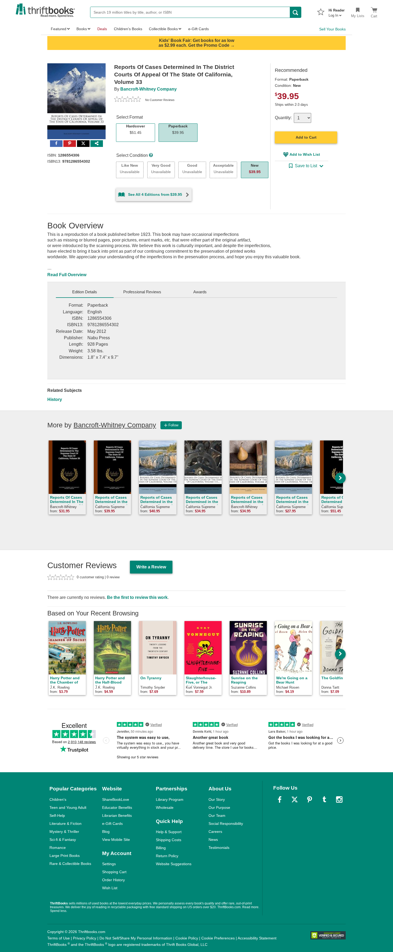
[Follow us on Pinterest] (309, 799)
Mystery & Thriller (64, 831)
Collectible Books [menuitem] (163, 29)
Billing (161, 848)
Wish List (109, 888)
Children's (57, 799)
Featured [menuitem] (58, 29)
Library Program (169, 799)
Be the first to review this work (137, 597)
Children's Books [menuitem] (128, 29)
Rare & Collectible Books (70, 863)
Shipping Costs (168, 840)
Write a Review (151, 567)
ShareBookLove (115, 799)
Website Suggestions (173, 864)
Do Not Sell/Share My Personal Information (135, 938)
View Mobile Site (116, 839)
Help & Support (169, 832)
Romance (57, 847)
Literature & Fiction (65, 823)
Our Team (217, 815)
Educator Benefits (117, 807)
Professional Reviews (142, 292)
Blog (106, 831)
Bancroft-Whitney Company (148, 89)
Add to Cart (306, 137)
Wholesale (165, 807)
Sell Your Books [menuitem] (332, 29)
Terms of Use (58, 938)
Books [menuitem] (81, 29)
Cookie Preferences (218, 938)
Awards (200, 292)
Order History (113, 880)
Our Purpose (219, 807)
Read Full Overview (66, 274)
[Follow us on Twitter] (294, 799)
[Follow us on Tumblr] (324, 799)
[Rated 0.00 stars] (127, 99)
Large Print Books (64, 855)
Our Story (217, 799)
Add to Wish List (305, 154)
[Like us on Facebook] (279, 799)
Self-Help (57, 815)
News (213, 839)
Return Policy (167, 856)
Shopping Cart (114, 872)
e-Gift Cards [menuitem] (198, 29)
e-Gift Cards (112, 823)
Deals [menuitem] (102, 29)
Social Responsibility (226, 823)
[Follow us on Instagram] (339, 799)
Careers (215, 831)
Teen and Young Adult (67, 807)
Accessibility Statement (257, 938)
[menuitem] (337, 11)
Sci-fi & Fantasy (62, 839)
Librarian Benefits (117, 815)
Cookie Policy (186, 938)
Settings (109, 864)
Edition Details (84, 292)
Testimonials (219, 847)
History (54, 399)
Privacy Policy (84, 938)
